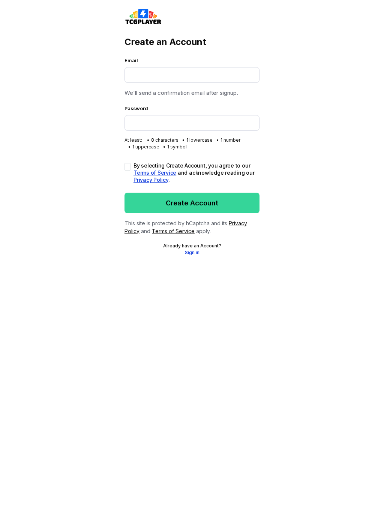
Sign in (192, 252)
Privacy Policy (151, 180)
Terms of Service (155, 172)
